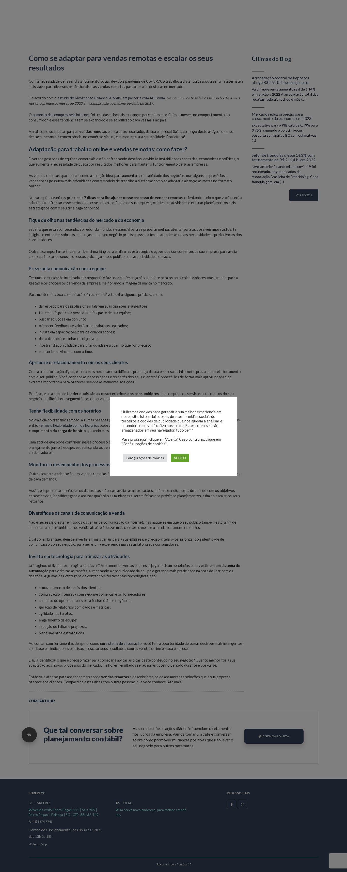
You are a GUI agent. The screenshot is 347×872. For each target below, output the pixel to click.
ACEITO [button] (180, 458)
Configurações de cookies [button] (145, 458)
